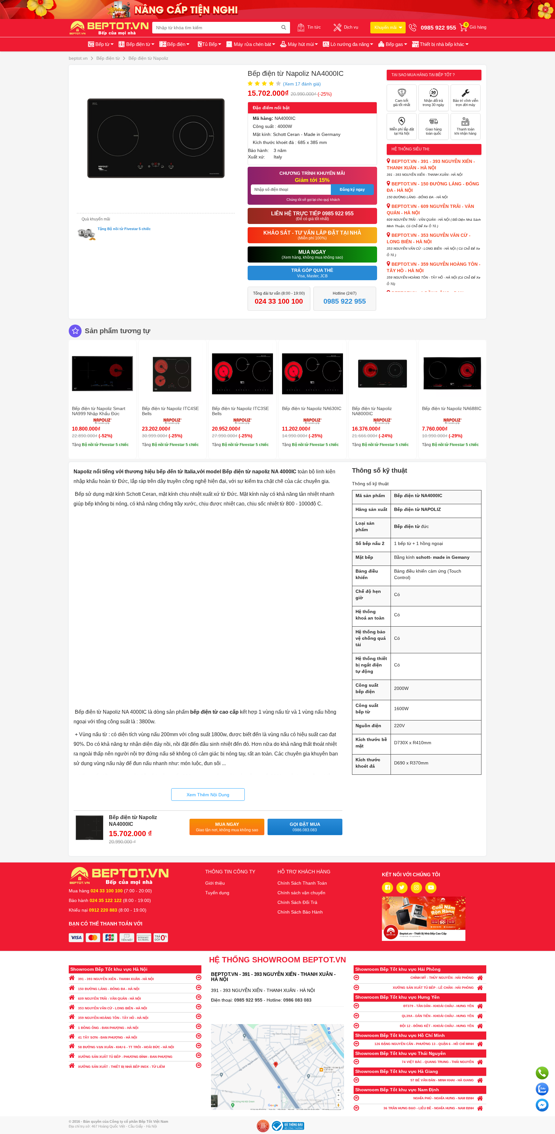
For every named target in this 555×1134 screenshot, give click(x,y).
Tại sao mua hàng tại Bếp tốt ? (423, 75)
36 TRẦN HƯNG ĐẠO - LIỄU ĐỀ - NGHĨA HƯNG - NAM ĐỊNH (428, 1108)
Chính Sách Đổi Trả (297, 902)
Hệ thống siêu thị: (411, 149)
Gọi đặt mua (305, 827)
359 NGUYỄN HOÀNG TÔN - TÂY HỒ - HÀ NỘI (113, 1018)
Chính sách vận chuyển (301, 892)
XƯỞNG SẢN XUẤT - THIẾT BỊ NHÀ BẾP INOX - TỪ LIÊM (121, 1066)
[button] (440, 44)
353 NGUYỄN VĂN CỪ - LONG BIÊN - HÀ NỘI (112, 1008)
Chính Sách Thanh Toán (302, 883)
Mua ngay (227, 827)
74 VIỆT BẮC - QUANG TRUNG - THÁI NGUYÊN (438, 1062)
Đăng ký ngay (352, 189)
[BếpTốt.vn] (110, 27)
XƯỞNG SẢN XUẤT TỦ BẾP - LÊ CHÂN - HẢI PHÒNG (433, 987)
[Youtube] (430, 887)
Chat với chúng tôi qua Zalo (542, 1089)
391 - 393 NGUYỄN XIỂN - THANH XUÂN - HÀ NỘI (116, 979)
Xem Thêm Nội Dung (208, 794)
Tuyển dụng (217, 892)
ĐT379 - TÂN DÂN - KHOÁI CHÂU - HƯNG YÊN (438, 1006)
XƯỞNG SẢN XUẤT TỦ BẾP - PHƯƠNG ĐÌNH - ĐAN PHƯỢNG (125, 1056)
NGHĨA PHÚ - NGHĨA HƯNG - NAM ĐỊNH (443, 1098)
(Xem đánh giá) (302, 83)
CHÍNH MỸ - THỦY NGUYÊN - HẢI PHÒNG (442, 977)
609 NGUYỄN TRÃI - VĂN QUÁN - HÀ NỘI (109, 998)
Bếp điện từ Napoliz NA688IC (451, 408)
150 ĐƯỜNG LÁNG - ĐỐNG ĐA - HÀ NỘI (108, 989)
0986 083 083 (297, 1000)
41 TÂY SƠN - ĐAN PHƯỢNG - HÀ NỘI (107, 1037)
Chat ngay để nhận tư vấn (542, 1105)
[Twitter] (402, 887)
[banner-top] (277, 9)
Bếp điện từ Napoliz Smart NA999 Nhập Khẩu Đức (98, 411)
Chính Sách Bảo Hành (300, 912)
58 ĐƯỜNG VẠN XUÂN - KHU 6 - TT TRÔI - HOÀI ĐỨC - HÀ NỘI (126, 1047)
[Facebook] (387, 887)
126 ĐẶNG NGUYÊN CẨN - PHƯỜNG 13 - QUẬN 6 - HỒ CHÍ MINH (424, 1044)
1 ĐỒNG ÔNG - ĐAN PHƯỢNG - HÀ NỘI (108, 1028)
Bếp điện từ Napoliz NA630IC (311, 408)
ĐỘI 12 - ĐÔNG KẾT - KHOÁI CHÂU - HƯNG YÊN (437, 1026)
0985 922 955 (249, 1000)
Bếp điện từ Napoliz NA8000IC (372, 411)
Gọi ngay (542, 1073)
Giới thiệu (215, 883)
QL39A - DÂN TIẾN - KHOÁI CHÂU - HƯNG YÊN (438, 1016)
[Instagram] (416, 887)
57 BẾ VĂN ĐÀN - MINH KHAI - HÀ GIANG (442, 1080)
